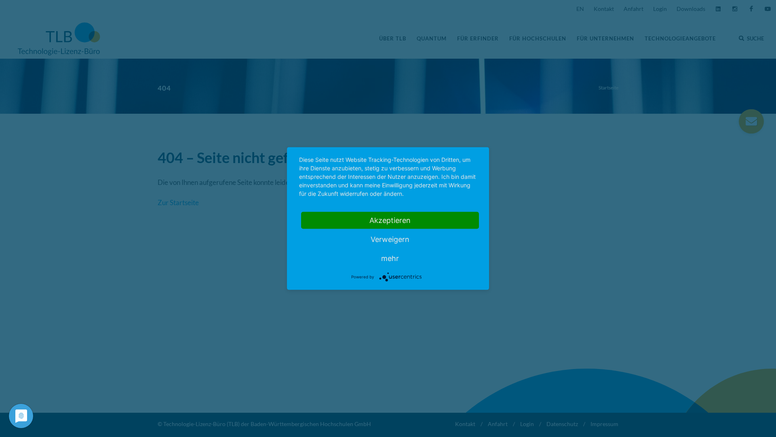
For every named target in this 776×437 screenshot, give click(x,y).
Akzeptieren (390, 220)
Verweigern (390, 239)
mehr (390, 258)
